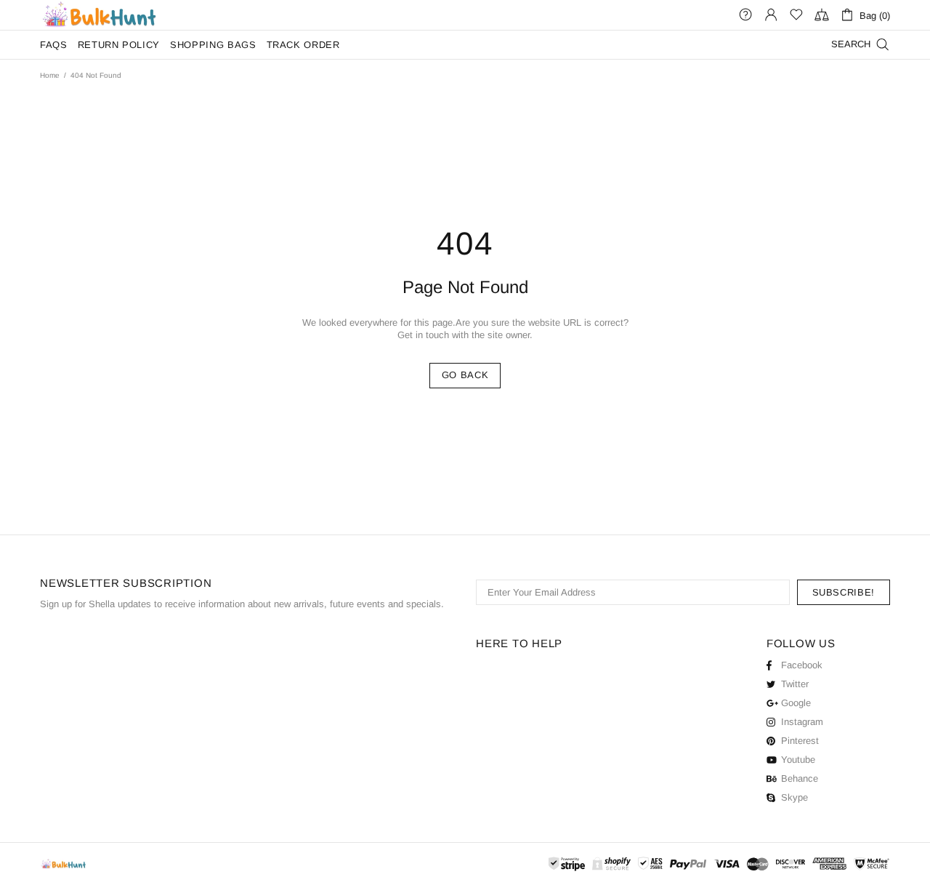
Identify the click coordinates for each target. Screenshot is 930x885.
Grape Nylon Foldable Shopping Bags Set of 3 (124, 849)
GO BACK (465, 374)
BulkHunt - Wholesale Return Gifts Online (99, 14)
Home (50, 75)
